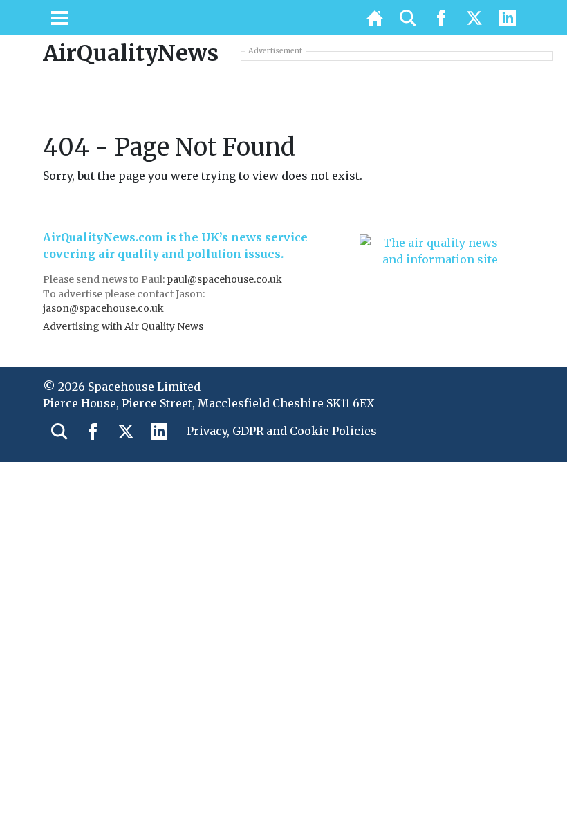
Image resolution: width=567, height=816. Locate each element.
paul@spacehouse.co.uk (225, 279)
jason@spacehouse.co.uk (104, 308)
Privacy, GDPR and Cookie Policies (282, 431)
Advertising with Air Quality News (123, 326)
